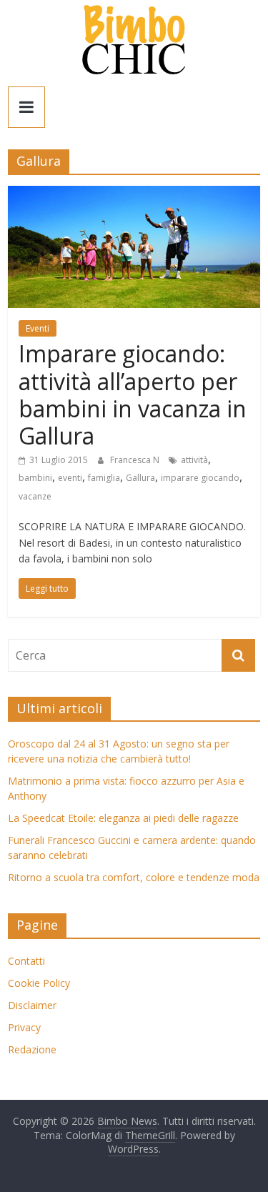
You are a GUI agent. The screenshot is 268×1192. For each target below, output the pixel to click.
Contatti (26, 961)
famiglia (104, 478)
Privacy (24, 1027)
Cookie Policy (39, 983)
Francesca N (136, 460)
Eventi (37, 328)
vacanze (35, 496)
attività (194, 460)
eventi (70, 478)
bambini (35, 478)
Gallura (140, 478)
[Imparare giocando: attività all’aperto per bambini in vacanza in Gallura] (134, 194)
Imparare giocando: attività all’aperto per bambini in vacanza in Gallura (133, 394)
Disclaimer (32, 1005)
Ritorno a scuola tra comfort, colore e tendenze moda (133, 877)
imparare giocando (200, 478)
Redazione (32, 1049)
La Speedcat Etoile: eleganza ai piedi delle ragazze (123, 818)
